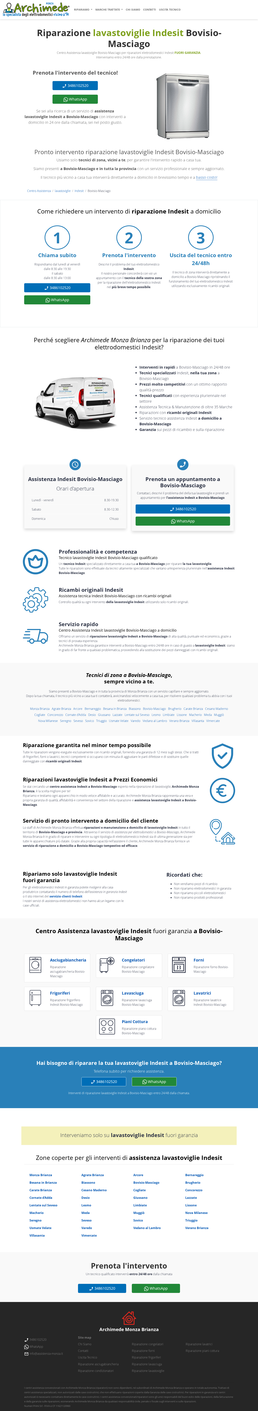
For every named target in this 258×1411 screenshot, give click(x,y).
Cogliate (39, 715)
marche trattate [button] (108, 9)
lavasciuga (133, 993)
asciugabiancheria (68, 960)
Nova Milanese (48, 721)
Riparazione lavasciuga (147, 1364)
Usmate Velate (118, 721)
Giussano (104, 715)
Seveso (78, 721)
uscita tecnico (170, 9)
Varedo (135, 721)
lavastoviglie (63, 191)
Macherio (195, 715)
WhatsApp (77, 99)
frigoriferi (60, 993)
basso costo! (206, 177)
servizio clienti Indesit (65, 896)
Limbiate (169, 715)
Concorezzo (55, 715)
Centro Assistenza (39, 191)
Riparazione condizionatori (96, 1371)
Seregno (65, 721)
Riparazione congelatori (147, 1344)
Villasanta (198, 721)
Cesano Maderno (216, 709)
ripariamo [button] (82, 9)
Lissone (182, 715)
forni (199, 960)
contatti (149, 9)
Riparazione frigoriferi (146, 1357)
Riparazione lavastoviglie (148, 1371)
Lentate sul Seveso (137, 715)
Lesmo (156, 715)
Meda (208, 715)
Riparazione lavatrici (199, 1344)
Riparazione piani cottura (202, 1351)
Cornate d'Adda (75, 715)
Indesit (79, 191)
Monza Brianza (39, 709)
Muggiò (219, 715)
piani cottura (135, 1021)
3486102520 (77, 85)
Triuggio (101, 721)
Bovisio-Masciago (154, 709)
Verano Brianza (179, 721)
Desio (92, 715)
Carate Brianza (193, 709)
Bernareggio (93, 709)
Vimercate (213, 721)
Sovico (89, 721)
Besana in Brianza (115, 709)
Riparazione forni (143, 1351)
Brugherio (174, 709)
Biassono (135, 709)
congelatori (133, 960)
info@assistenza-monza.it (46, 1353)
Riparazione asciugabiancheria (98, 1364)
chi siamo (133, 9)
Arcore (77, 709)
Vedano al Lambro (155, 721)
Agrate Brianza (61, 709)
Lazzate (117, 715)
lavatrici (202, 993)
